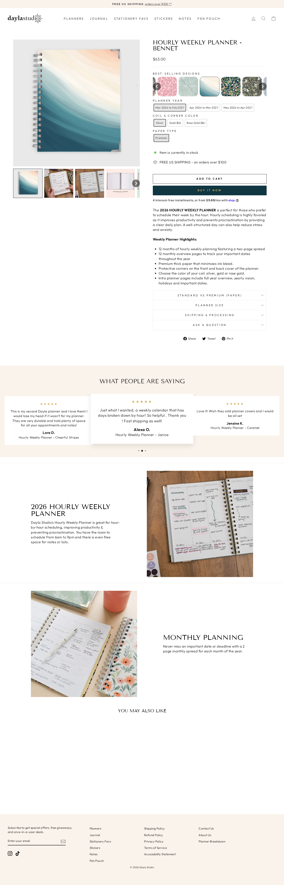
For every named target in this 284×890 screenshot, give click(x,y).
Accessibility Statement (160, 854)
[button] (28, 183)
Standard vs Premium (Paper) (210, 295)
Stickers (163, 18)
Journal (99, 18)
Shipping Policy (154, 828)
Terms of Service (155, 848)
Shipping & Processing (210, 315)
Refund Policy (153, 835)
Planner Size (210, 305)
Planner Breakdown (212, 841)
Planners (74, 18)
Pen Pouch (208, 18)
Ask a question (209, 325)
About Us (205, 835)
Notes (185, 18)
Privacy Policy (153, 841)
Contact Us (206, 828)
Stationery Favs (131, 18)
